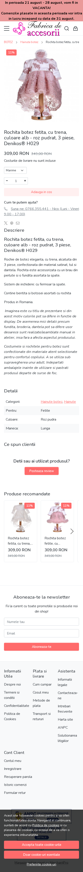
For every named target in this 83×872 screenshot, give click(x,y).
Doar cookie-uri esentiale (41, 854)
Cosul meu (41, 692)
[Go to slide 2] (44, 118)
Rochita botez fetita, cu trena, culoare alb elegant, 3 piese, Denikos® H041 (20, 541)
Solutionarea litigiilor (67, 738)
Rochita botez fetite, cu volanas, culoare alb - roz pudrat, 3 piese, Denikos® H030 (56, 541)
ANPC (63, 727)
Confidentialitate (16, 705)
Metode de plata (41, 703)
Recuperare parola (18, 776)
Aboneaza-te (41, 647)
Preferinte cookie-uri (41, 864)
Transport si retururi (42, 716)
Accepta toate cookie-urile (41, 844)
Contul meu (12, 760)
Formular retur (15, 792)
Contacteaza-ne (68, 695)
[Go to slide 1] (39, 118)
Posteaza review (41, 471)
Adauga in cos (41, 192)
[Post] (7, 223)
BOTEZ (8, 42)
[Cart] (75, 28)
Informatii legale (65, 682)
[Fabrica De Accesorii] (37, 28)
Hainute (70, 401)
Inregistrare (12, 768)
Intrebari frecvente (65, 709)
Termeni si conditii (11, 695)
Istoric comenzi (15, 784)
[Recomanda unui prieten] (19, 223)
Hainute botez (29, 42)
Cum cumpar (42, 684)
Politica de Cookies (12, 716)
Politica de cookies (45, 825)
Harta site (65, 719)
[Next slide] (71, 531)
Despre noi (12, 684)
